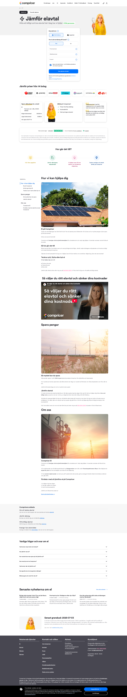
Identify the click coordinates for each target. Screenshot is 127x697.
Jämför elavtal (27, 199)
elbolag (42, 518)
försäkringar (103, 678)
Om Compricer (46, 644)
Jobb (43, 654)
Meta (59, 691)
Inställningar (95, 693)
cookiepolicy (69, 693)
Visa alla (101, 589)
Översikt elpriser (34, 12)
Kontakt (44, 647)
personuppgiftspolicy (56, 78)
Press (43, 651)
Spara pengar (25, 194)
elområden (35, 529)
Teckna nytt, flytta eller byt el (31, 190)
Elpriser (21, 654)
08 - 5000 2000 (101, 648)
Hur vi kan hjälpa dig (28, 183)
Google (63, 691)
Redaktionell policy (47, 668)
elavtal (52, 512)
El (19, 644)
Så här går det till (28, 188)
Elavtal (21, 647)
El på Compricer (27, 186)
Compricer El (26, 205)
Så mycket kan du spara (29, 197)
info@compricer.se (97, 650)
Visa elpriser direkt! (63, 71)
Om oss (23, 203)
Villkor (44, 661)
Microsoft (75, 691)
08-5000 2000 (67, 270)
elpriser (44, 524)
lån (26, 680)
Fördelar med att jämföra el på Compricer (31, 208)
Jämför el (23, 12)
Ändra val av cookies (48, 672)
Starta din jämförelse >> (48, 494)
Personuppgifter (47, 658)
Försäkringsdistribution (48, 665)
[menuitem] (27, 3)
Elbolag (21, 651)
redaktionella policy (57, 627)
